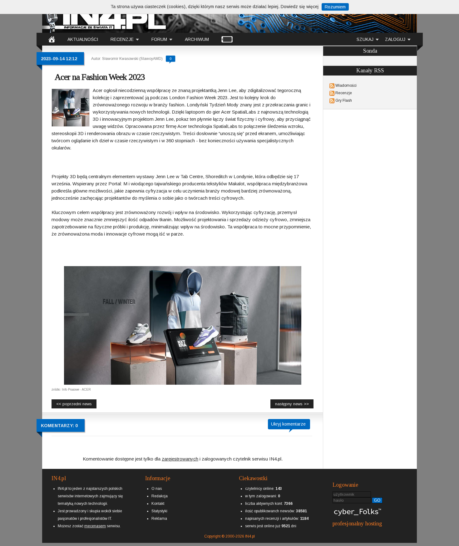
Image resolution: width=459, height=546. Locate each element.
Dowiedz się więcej (299, 6)
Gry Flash (343, 100)
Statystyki (159, 511)
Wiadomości (346, 85)
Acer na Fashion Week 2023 (100, 77)
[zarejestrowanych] (180, 453)
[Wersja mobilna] (227, 39)
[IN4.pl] (51, 39)
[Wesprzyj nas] (95, 521)
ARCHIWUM (197, 39)
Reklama (159, 518)
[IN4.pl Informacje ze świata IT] (104, 17)
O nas (156, 488)
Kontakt (157, 503)
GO (377, 500)
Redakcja (159, 496)
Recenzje (343, 93)
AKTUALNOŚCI (82, 39)
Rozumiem (335, 6)
